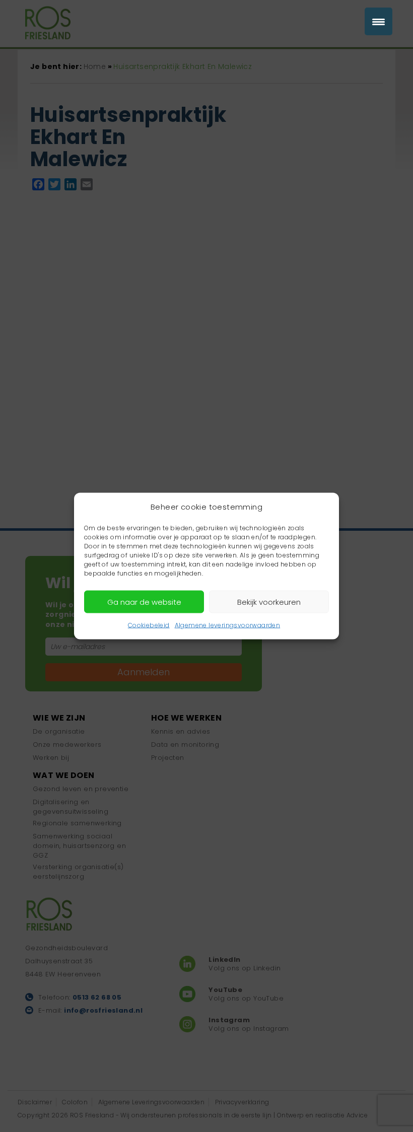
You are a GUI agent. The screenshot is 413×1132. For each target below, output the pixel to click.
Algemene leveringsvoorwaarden (228, 625)
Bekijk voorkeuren (269, 601)
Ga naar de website (144, 601)
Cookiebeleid (149, 625)
